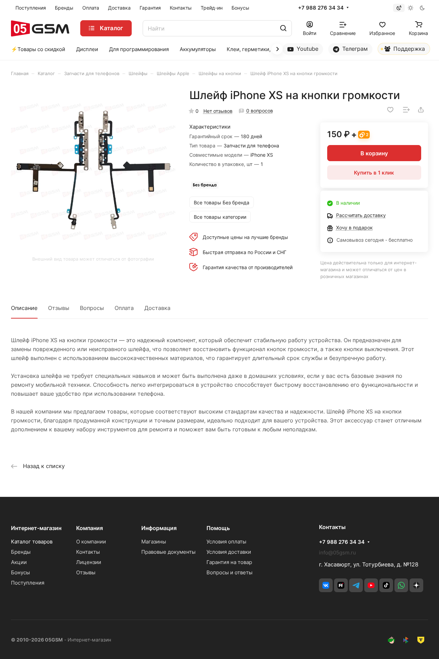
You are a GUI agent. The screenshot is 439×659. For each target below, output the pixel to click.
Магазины (153, 541)
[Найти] (283, 28)
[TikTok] (386, 585)
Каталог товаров (31, 541)
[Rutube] (341, 585)
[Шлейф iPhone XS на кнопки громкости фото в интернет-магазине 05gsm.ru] (93, 170)
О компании (91, 541)
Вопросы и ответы (229, 572)
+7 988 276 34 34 (321, 8)
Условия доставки (228, 552)
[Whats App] (401, 585)
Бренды (21, 552)
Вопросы (92, 307)
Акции (19, 562)
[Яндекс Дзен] (416, 585)
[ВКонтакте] (326, 585)
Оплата (124, 307)
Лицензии (88, 562)
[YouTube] (371, 585)
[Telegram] (356, 585)
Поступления (27, 582)
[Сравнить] (406, 110)
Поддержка (408, 48)
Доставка (157, 307)
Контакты (88, 552)
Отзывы (58, 307)
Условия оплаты (226, 541)
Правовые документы (168, 552)
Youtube (306, 48)
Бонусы (20, 572)
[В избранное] (390, 110)
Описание (24, 307)
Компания (89, 528)
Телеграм (354, 48)
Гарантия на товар (229, 562)
